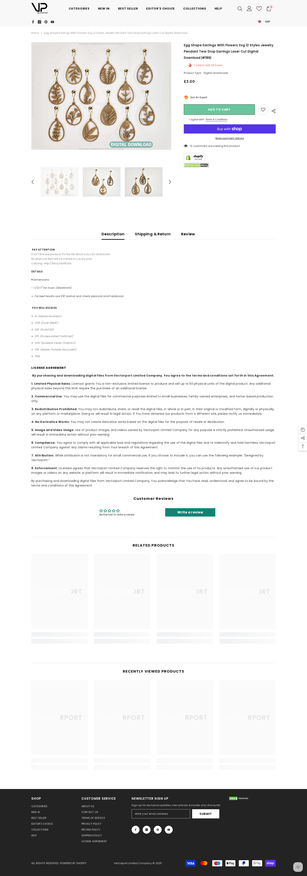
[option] (101, 96)
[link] (59, 634)
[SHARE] (272, 110)
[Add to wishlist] (263, 109)
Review (188, 234)
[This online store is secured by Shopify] (230, 157)
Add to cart (219, 109)
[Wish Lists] (259, 8)
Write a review (190, 512)
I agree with (196, 119)
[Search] (240, 8)
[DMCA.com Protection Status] (196, 165)
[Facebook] (33, 22)
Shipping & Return (153, 234)
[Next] (170, 182)
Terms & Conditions (216, 119)
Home (35, 33)
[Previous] (32, 182)
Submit (205, 814)
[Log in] (249, 8)
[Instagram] (39, 22)
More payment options (230, 138)
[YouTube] (52, 22)
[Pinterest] (46, 22)
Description (112, 234)
